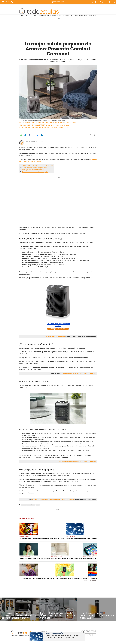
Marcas (29, 16)
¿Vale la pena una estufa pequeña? (34, 168)
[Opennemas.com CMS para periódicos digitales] (88, 633)
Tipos (22, 16)
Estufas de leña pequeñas (55, 336)
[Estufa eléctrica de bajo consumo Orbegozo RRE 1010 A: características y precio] (19, 609)
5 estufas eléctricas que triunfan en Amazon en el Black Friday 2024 (44, 128)
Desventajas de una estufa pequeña (35, 172)
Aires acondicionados (41, 16)
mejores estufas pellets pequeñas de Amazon (79, 373)
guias (38, 504)
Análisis (65, 16)
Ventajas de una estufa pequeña (33, 170)
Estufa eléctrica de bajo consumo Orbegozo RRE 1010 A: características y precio (48, 123)
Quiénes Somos (44, 631)
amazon (23, 504)
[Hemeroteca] (109, 2)
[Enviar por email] (95, 135)
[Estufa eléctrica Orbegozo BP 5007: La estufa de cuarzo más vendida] (58, 609)
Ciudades (92, 16)
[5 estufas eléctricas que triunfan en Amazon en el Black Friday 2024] (96, 609)
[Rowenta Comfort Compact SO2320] (58, 302)
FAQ (71, 16)
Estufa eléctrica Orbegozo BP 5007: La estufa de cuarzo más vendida (44, 125)
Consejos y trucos (80, 16)
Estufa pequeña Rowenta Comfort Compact (37, 165)
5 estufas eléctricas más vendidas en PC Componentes (53, 499)
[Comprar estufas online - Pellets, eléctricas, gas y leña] (39, 10)
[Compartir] (93, 2)
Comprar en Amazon (58, 329)
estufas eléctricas (31, 504)
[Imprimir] (90, 135)
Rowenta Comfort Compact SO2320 (58, 325)
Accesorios (56, 16)
